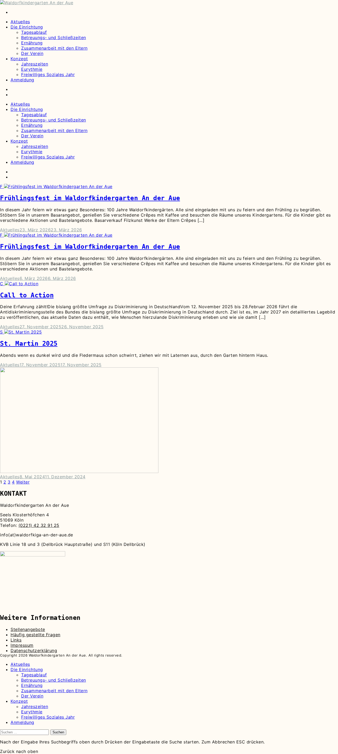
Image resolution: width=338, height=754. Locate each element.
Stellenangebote (28, 629)
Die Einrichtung (27, 27)
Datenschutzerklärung (34, 650)
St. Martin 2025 (29, 343)
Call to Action (27, 295)
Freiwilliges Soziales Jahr (48, 74)
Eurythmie (32, 69)
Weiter (23, 482)
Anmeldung (22, 79)
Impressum (22, 645)
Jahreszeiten (34, 64)
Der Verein (32, 53)
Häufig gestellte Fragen (35, 634)
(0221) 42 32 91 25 (38, 525)
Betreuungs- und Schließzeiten (53, 37)
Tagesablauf (34, 32)
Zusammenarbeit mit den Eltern (54, 48)
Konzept (19, 58)
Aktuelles (20, 21)
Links (16, 640)
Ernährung (32, 42)
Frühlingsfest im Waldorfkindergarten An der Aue (90, 198)
